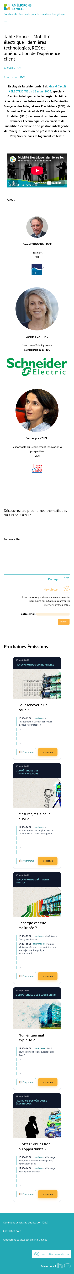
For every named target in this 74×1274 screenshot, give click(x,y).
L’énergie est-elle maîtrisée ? (32, 925)
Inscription (48, 752)
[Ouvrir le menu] (6, 22)
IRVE (22, 77)
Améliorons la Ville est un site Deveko (25, 1239)
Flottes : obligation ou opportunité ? (34, 1146)
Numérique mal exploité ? (31, 1038)
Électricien (11, 77)
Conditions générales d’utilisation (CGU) (25, 1222)
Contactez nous (12, 1231)
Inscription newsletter (54, 1254)
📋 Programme (26, 752)
